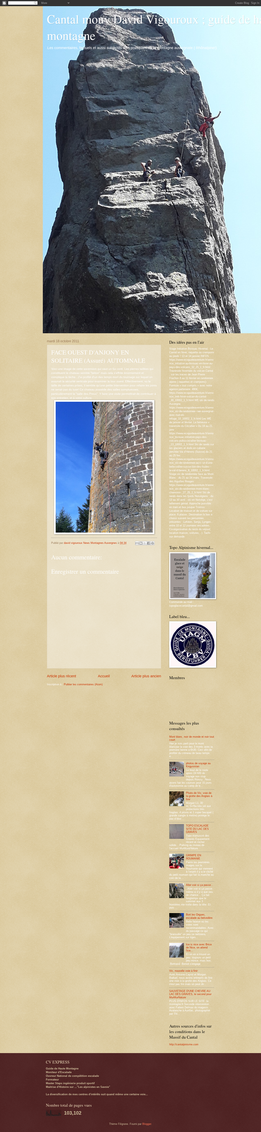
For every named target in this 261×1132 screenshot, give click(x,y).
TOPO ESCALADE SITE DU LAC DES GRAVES (197, 829)
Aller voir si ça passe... (199, 884)
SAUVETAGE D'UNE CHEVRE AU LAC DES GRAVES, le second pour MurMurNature (190, 994)
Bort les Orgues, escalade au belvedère (199, 916)
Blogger (146, 1123)
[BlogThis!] (141, 543)
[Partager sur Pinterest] (152, 543)
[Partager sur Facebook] (149, 543)
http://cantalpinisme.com (183, 1044)
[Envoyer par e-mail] (137, 543)
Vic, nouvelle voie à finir (183, 970)
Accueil (104, 676)
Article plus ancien (146, 676)
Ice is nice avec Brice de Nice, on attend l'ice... (199, 947)
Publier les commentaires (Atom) (83, 684)
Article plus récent (61, 676)
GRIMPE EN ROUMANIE (193, 857)
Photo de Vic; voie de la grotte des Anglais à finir (199, 796)
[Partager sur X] (145, 543)
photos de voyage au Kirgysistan (198, 765)
